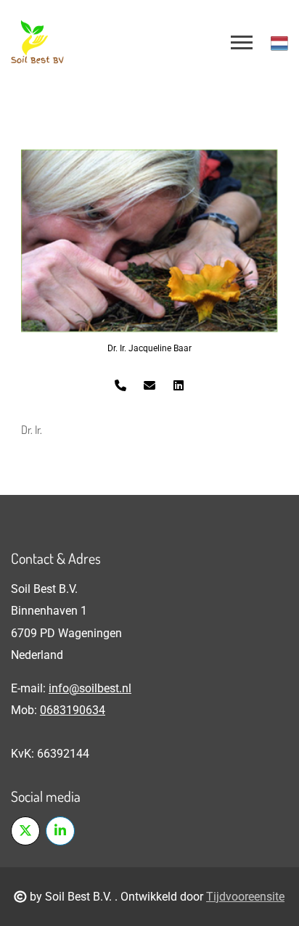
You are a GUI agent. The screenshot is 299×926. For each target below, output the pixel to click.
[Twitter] (25, 830)
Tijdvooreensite (245, 897)
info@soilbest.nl (90, 688)
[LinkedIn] (60, 830)
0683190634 (72, 710)
